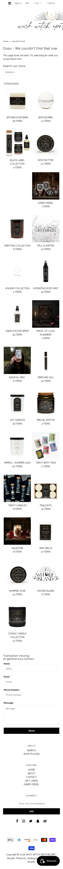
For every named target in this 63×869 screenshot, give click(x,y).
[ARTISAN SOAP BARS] (17, 100)
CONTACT (31, 777)
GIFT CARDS (31, 780)
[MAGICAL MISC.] (17, 360)
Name (7, 664)
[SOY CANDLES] (17, 403)
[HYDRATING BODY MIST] (45, 271)
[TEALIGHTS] (45, 488)
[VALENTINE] (17, 531)
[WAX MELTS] (45, 531)
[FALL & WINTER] (45, 228)
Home (5, 41)
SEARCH (31, 750)
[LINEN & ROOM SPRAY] (17, 314)
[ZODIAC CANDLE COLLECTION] (17, 616)
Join (27, 3)
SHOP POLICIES (31, 754)
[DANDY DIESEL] (45, 186)
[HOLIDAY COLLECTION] (17, 271)
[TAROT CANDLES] (17, 488)
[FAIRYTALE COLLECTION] (17, 228)
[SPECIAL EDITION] (45, 403)
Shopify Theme (15, 858)
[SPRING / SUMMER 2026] (17, 445)
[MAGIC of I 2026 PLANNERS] (45, 314)
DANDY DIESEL (31, 784)
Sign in (18, 3)
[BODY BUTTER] (45, 143)
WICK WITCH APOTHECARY (41, 854)
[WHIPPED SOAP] (17, 573)
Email (7, 677)
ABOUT (31, 773)
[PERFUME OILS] (45, 360)
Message (8, 703)
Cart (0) (51, 3)
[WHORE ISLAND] (45, 573)
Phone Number (12, 690)
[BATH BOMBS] (45, 100)
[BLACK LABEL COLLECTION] (17, 143)
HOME (31, 769)
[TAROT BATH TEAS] (45, 445)
